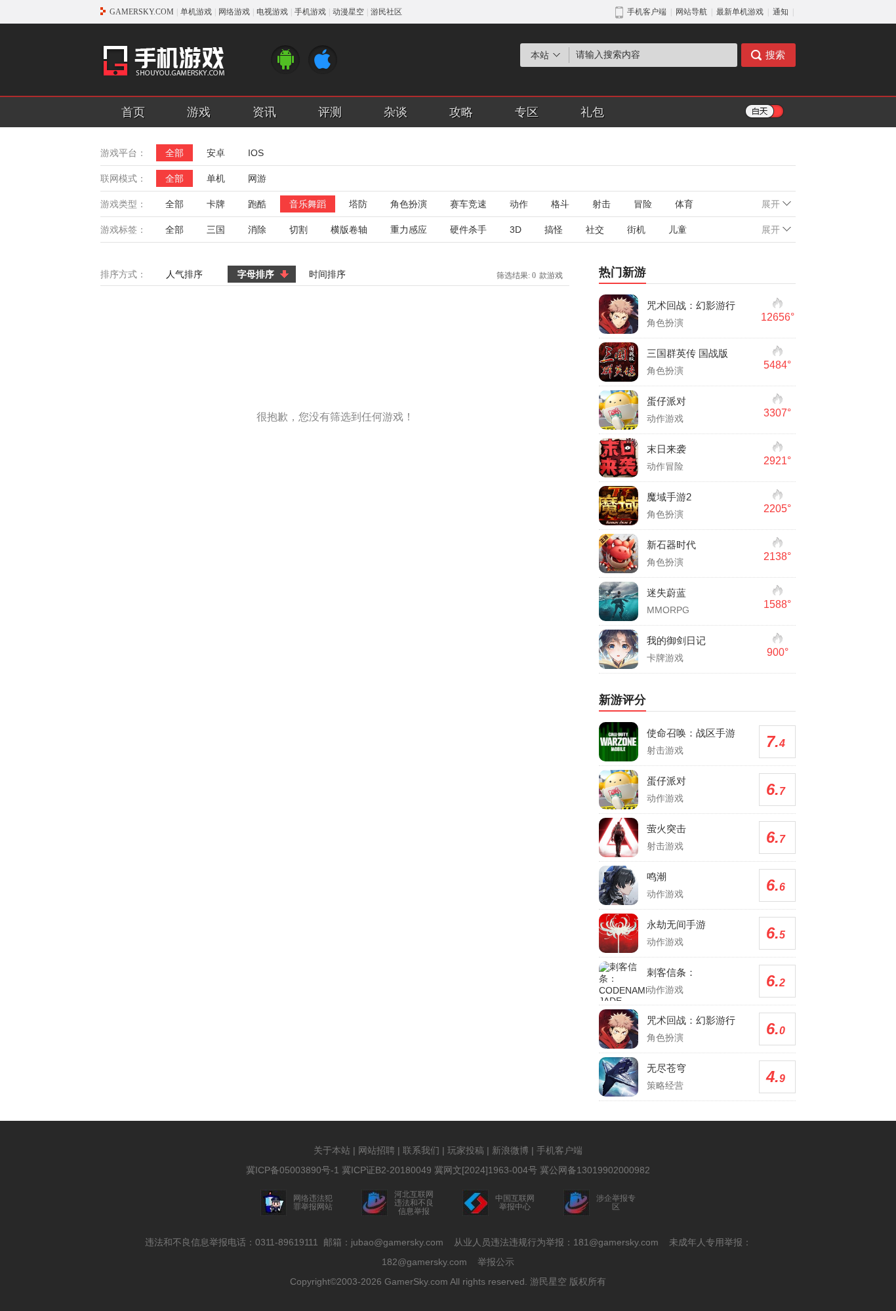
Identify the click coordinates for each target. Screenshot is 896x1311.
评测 (330, 112)
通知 (780, 11)
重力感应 (408, 229)
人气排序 (184, 274)
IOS (256, 153)
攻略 (461, 112)
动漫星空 (348, 11)
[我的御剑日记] (618, 649)
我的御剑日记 (676, 640)
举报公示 (496, 1262)
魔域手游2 (669, 496)
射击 (601, 204)
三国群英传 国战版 (687, 353)
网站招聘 (376, 1150)
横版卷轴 (349, 229)
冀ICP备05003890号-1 (292, 1170)
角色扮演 (408, 204)
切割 (298, 229)
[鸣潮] (618, 885)
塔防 (358, 204)
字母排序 (255, 274)
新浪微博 (510, 1150)
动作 (519, 204)
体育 (684, 204)
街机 (636, 229)
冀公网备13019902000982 (595, 1170)
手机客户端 (559, 1150)
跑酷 (257, 204)
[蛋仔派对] (618, 410)
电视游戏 (272, 11)
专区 (527, 112)
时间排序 (327, 274)
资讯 (264, 112)
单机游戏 (196, 11)
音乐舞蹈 (307, 204)
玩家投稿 (465, 1150)
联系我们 (421, 1150)
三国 (216, 229)
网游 (257, 178)
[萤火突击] (618, 837)
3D (515, 229)
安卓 (216, 153)
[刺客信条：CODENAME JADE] (625, 983)
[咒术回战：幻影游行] (618, 314)
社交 (595, 229)
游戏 (199, 112)
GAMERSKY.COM (142, 11)
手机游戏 (310, 11)
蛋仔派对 (666, 401)
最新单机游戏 (740, 11)
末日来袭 (666, 448)
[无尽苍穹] (618, 1077)
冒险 (643, 204)
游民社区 (386, 11)
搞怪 (553, 229)
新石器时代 (671, 544)
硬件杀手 (468, 229)
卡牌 (216, 204)
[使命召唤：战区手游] (618, 741)
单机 (216, 178)
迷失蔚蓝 (666, 592)
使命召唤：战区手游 (691, 732)
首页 (133, 112)
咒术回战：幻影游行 (691, 305)
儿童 (677, 229)
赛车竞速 (468, 204)
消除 (257, 229)
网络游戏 (234, 11)
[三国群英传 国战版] (618, 362)
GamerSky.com (416, 1281)
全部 (174, 153)
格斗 (560, 204)
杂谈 (395, 112)
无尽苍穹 (666, 1068)
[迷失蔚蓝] (618, 601)
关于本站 (332, 1150)
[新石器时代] (618, 553)
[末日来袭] (618, 457)
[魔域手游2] (618, 505)
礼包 (592, 112)
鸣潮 (656, 876)
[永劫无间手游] (618, 933)
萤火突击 (666, 828)
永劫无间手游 (676, 924)
